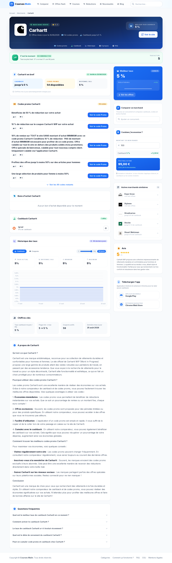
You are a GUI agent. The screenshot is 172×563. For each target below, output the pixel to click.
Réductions (91, 4)
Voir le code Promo (98, 115)
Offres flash (60, 4)
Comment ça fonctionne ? (123, 558)
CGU (144, 558)
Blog (122, 4)
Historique (91, 46)
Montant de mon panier (127, 140)
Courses (76, 4)
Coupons (35, 251)
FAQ (116, 46)
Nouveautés (107, 4)
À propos (105, 46)
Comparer (44, 4)
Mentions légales (155, 558)
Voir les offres (127, 95)
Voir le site (149, 34)
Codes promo (62, 46)
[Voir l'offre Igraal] (105, 228)
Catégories (105, 558)
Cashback (77, 46)
